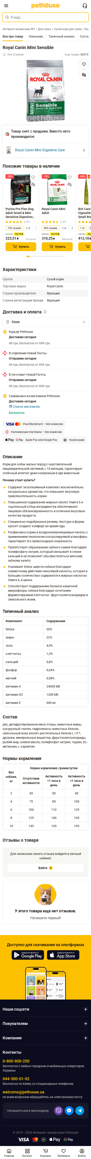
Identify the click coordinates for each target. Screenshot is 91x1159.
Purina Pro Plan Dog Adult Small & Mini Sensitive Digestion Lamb (20, 212)
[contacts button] (85, 6)
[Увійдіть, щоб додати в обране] (33, 177)
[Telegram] (79, 1110)
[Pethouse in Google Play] (27, 955)
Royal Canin (55, 286)
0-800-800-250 (16, 1061)
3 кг (28, 228)
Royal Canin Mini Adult (53, 211)
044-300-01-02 (16, 1078)
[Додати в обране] (84, 64)
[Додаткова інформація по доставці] (45, 312)
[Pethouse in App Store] (63, 955)
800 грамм (50, 228)
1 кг (82, 228)
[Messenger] (69, 1110)
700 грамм (14, 228)
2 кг (64, 228)
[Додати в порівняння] (84, 74)
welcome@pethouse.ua (23, 1092)
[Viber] (58, 1110)
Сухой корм (55, 279)
